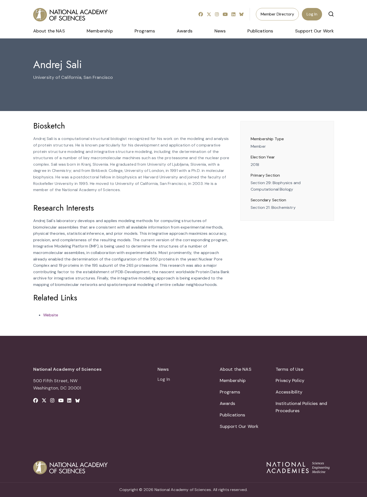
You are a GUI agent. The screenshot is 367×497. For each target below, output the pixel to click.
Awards (184, 31)
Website (50, 315)
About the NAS (49, 31)
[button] (331, 14)
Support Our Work (314, 31)
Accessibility (289, 392)
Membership (100, 31)
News (220, 31)
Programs (145, 31)
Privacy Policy (290, 380)
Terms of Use (289, 369)
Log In (312, 14)
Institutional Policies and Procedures (301, 407)
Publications (260, 31)
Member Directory (277, 14)
